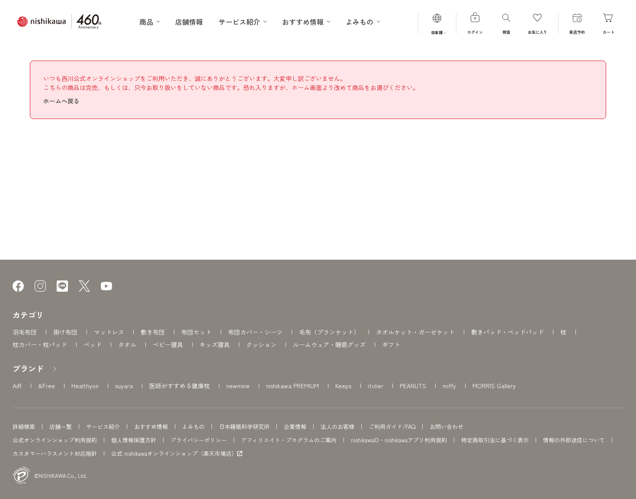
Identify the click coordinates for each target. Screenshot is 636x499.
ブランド (28, 368)
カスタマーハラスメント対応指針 (55, 453)
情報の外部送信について (574, 440)
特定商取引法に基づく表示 (495, 440)
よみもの (193, 426)
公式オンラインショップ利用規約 (55, 440)
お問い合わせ (446, 426)
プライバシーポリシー (198, 440)
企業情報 (295, 426)
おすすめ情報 (151, 426)
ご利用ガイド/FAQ (392, 426)
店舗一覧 (60, 426)
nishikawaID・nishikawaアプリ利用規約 (399, 440)
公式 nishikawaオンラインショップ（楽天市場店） (174, 453)
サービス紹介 (103, 426)
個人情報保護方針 (133, 440)
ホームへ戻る (61, 101)
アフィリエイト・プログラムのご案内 (289, 440)
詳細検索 (24, 426)
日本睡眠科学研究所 (244, 426)
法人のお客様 (337, 426)
